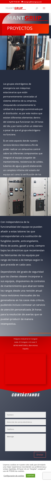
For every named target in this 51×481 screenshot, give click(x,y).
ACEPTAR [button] (30, 476)
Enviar (40, 454)
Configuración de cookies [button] (14, 476)
